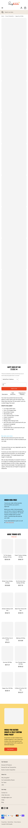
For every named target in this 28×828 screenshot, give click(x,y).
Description (5, 394)
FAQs (2, 800)
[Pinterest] (7, 808)
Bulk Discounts (12, 393)
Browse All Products (6, 765)
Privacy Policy (4, 822)
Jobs (2, 785)
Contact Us (4, 792)
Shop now (14, 536)
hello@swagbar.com (6, 797)
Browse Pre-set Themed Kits (8, 767)
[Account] (21, 7)
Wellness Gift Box (20, 638)
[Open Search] (2, 12)
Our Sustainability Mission (8, 780)
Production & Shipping (22, 393)
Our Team (3, 782)
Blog (2, 802)
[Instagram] (5, 808)
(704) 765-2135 (10, 522)
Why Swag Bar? (5, 777)
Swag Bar (10, 824)
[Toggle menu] (2, 7)
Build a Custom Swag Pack (8, 769)
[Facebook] (2, 808)
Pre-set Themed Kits (10, 16)
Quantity (4, 383)
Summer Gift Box (7, 662)
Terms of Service (17, 822)
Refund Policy (10, 822)
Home (2, 16)
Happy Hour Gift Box (19, 16)
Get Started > (10, 749)
